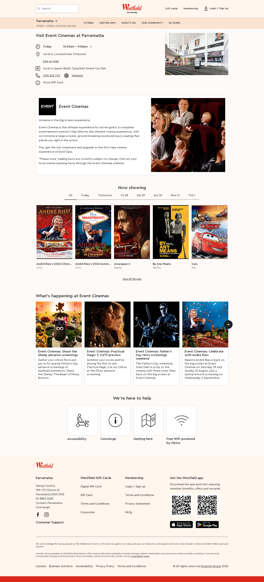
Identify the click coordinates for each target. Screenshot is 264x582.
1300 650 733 (51, 75)
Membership (191, 8)
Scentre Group (211, 566)
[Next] (228, 324)
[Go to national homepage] (45, 464)
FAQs (128, 512)
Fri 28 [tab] (124, 195)
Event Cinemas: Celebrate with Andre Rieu (204, 353)
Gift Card (86, 495)
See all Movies (132, 279)
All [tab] (70, 195)
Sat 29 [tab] (141, 195)
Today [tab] (85, 195)
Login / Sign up (135, 486)
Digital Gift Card (90, 486)
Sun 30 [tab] (158, 195)
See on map (51, 61)
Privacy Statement (137, 503)
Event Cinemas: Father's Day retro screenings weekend (154, 355)
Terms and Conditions (94, 503)
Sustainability (84, 566)
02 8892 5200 (44, 498)
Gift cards (171, 8)
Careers (41, 566)
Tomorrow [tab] (105, 195)
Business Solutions (61, 566)
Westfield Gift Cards (95, 478)
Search (46, 8)
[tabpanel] (132, 241)
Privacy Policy (105, 566)
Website (77, 75)
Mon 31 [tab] (175, 195)
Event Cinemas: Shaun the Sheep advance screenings (58, 353)
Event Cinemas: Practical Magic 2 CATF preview (105, 353)
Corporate (87, 512)
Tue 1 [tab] (191, 195)
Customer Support (50, 522)
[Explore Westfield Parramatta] (132, 8)
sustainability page (140, 556)
